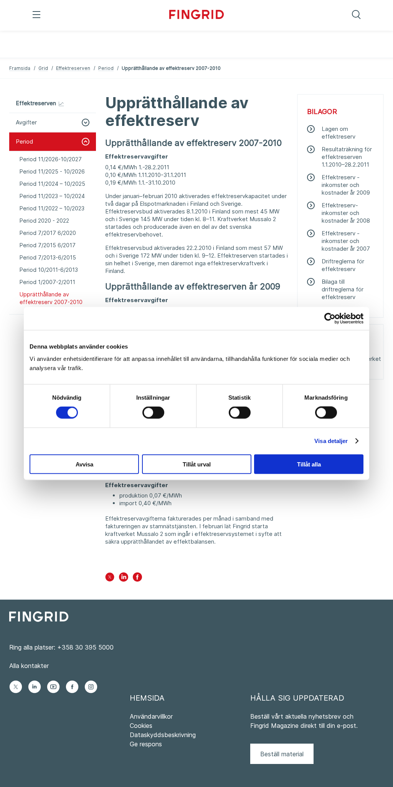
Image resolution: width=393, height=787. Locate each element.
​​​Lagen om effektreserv (338, 132)
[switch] (153, 413)
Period (106, 68)
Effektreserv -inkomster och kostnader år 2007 (346, 241)
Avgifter (26, 122)
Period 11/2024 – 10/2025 (52, 183)
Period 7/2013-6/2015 (48, 257)
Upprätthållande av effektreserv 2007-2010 (51, 298)
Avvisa (84, 464)
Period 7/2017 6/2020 (48, 233)
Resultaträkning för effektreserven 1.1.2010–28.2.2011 (347, 156)
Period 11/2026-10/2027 (51, 159)
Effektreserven (73, 68)
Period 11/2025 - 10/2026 (52, 171)
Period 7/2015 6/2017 (48, 245)
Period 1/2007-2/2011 (47, 282)
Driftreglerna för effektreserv (343, 265)
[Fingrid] (196, 15)
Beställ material (282, 754)
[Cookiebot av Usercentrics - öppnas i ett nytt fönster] (329, 318)
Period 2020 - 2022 (44, 220)
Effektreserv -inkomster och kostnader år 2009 (346, 185)
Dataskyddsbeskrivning (163, 735)
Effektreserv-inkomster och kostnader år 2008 (346, 213)
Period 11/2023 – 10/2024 (52, 196)
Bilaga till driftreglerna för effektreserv (342, 289)
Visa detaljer (331, 441)
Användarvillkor (151, 716)
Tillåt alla (309, 464)
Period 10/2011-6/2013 (49, 269)
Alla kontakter (29, 666)
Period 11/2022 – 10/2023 (52, 208)
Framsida (19, 68)
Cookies (141, 725)
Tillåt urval (197, 464)
